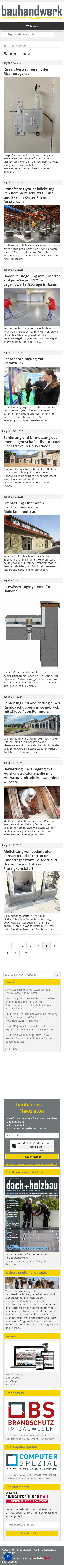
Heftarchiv (11, 1384)
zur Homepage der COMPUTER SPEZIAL (28, 1478)
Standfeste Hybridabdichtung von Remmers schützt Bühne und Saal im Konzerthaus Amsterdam (29, 195)
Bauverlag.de (9, 1561)
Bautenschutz (18, 45)
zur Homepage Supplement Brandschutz (29, 1438)
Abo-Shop (11, 1381)
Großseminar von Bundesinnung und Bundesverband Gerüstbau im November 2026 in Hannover (31, 1017)
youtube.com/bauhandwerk (21, 1301)
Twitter (54, 1324)
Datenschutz (49, 1549)
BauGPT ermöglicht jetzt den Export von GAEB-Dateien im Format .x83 (29, 1027)
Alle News (11, 1048)
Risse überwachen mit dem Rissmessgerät (27, 71)
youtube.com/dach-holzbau (21, 1304)
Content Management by (17, 1558)
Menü (34, 26)
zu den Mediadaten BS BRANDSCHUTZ (28, 1435)
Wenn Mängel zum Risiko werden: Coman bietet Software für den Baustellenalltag (29, 1038)
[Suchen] (59, 34)
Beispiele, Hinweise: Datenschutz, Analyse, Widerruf (31, 1164)
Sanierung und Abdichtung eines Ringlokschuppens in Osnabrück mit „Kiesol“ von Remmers (32, 707)
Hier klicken (36, 1146)
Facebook (16, 1328)
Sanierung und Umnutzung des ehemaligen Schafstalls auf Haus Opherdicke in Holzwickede (32, 441)
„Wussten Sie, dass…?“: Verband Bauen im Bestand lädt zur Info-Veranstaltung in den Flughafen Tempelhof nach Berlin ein (30, 1003)
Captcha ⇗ (45, 1150)
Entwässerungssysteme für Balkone (27, 588)
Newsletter (8, 1549)
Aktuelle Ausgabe (15, 1374)
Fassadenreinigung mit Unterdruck (23, 360)
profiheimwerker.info (38, 1321)
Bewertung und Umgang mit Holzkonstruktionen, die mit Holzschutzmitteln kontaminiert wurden (31, 775)
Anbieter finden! (33, 1533)
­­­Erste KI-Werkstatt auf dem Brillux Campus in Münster (28, 991)
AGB (36, 1549)
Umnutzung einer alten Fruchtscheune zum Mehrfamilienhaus (24, 507)
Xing (46, 1324)
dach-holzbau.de (29, 1311)
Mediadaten (12, 1377)
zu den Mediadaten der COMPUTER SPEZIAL (31, 1475)
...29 (24, 953)
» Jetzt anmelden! (32, 1156)
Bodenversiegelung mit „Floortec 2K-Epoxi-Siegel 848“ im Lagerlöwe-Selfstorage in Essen (32, 280)
